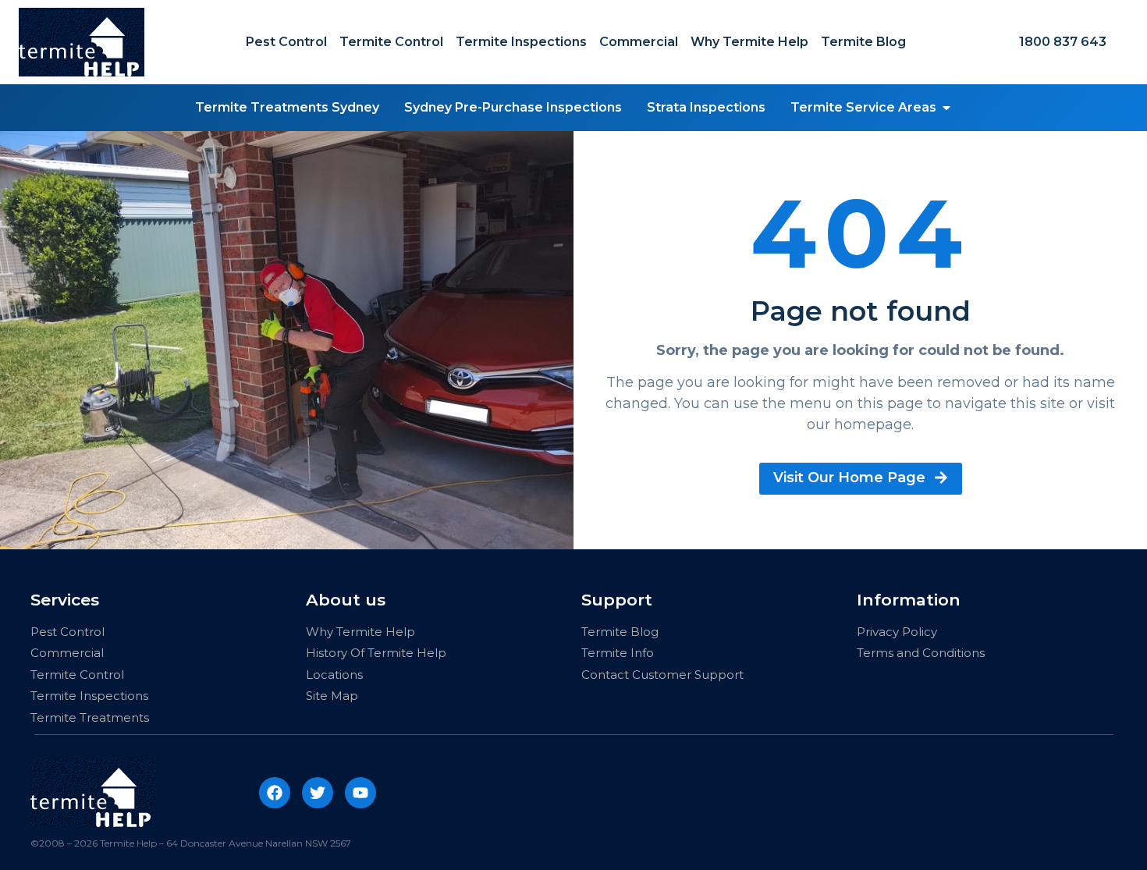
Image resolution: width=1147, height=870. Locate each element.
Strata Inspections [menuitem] (706, 107)
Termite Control (391, 41)
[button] (946, 107)
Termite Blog (863, 41)
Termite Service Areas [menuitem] (863, 107)
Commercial (638, 41)
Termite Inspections (521, 41)
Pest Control (286, 41)
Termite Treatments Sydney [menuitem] (287, 107)
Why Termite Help (749, 41)
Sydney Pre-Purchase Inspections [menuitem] (513, 107)
